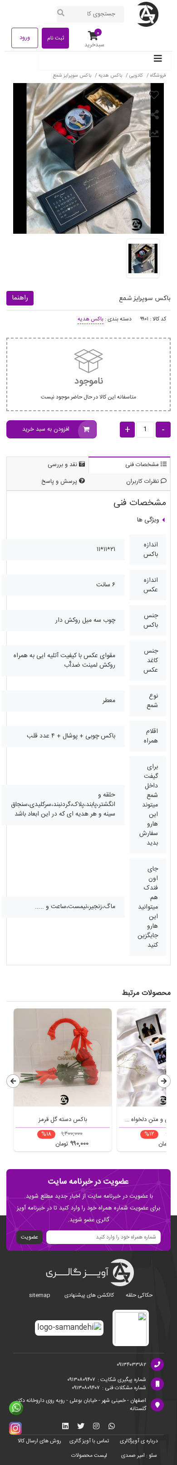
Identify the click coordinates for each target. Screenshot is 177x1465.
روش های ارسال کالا (39, 1440)
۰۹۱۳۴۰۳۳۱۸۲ (131, 1365)
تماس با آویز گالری (89, 1440)
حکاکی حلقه (139, 1295)
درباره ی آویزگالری (139, 1440)
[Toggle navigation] (158, 61)
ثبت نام (55, 38)
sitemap (39, 1295)
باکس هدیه (109, 76)
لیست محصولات (89, 1455)
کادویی (135, 76)
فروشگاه (158, 76)
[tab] (129, 465)
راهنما (20, 298)
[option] (62, 1082)
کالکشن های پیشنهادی (89, 1295)
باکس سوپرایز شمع (72, 76)
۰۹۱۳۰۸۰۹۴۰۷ (81, 1380)
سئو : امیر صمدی (139, 1455)
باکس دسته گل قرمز (63, 1120)
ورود (25, 38)
